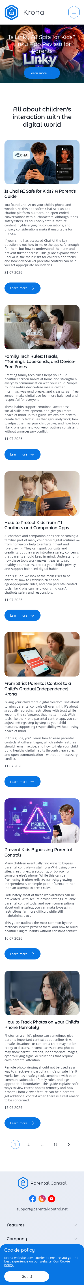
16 (56, 1144)
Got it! (27, 1276)
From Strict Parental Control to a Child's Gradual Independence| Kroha (37, 689)
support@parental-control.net (42, 1209)
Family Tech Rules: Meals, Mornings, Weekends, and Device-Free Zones (39, 361)
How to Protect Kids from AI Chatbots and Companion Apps (36, 525)
